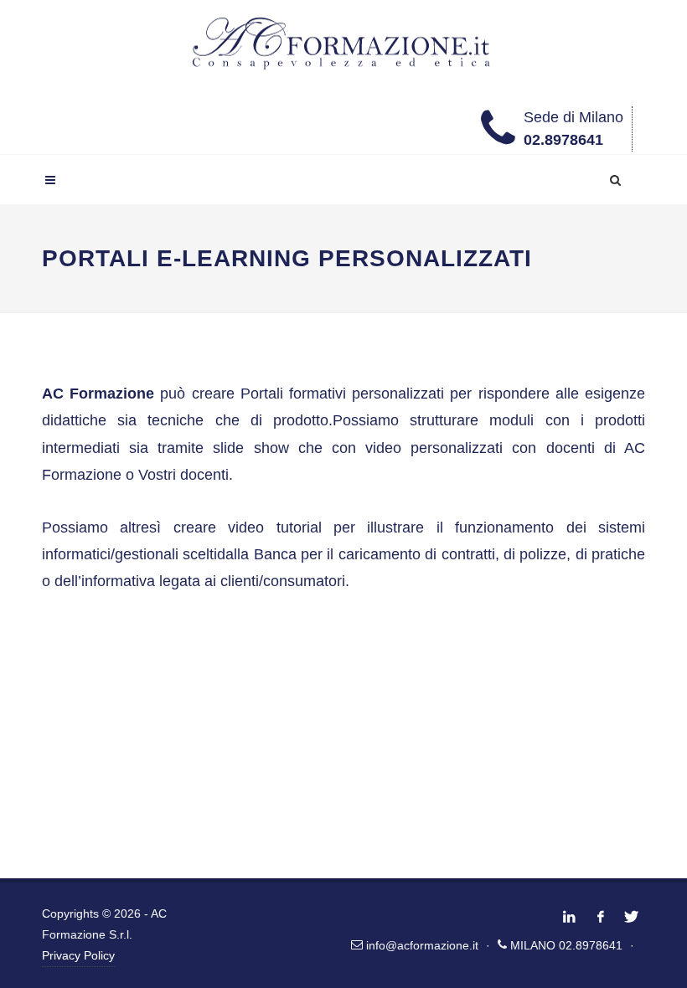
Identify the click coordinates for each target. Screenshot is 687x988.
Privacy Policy (78, 955)
